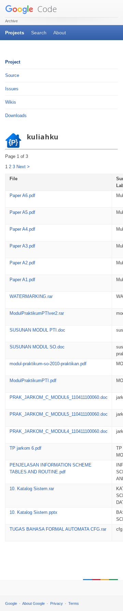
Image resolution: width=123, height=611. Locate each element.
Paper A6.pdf (22, 195)
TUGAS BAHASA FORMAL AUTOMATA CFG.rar (58, 529)
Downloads (16, 115)
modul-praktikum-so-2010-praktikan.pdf (48, 363)
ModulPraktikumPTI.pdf (33, 380)
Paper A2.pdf (22, 262)
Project (12, 62)
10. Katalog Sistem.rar (32, 488)
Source (12, 75)
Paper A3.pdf (22, 246)
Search (38, 32)
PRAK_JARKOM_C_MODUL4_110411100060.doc (59, 431)
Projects (14, 32)
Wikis (10, 102)
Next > (23, 166)
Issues (11, 88)
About (59, 32)
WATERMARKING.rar (31, 296)
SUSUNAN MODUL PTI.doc (37, 330)
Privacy (56, 603)
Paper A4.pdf (22, 229)
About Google (33, 603)
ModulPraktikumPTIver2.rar (37, 313)
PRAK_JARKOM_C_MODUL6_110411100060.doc (59, 397)
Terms (73, 603)
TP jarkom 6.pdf (25, 448)
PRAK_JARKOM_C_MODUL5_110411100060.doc (59, 414)
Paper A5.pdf (22, 212)
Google (11, 603)
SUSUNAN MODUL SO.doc (37, 346)
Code (46, 8)
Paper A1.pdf (22, 279)
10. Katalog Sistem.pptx (33, 512)
